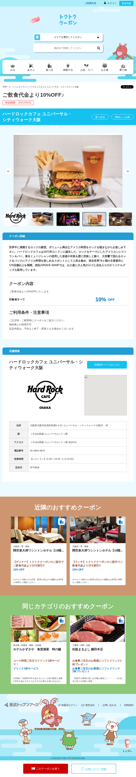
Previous (8, 171)
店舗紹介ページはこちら (107, 364)
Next (127, 171)
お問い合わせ (109, 705)
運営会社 (90, 705)
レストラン (21, 87)
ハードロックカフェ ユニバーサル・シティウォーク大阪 (53, 87)
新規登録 (126, 3)
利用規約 (129, 705)
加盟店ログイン (69, 705)
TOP (4, 87)
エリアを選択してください (68, 37)
